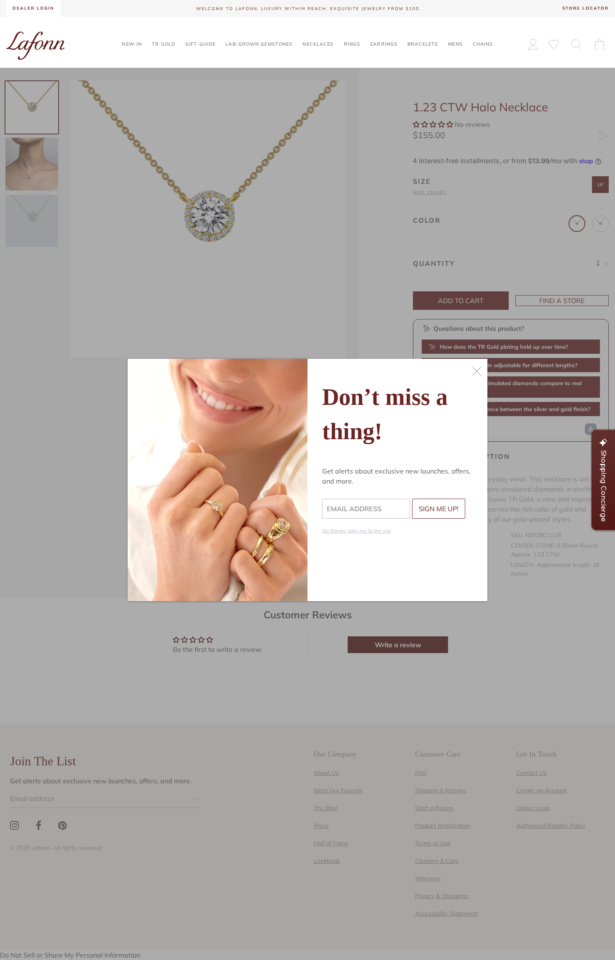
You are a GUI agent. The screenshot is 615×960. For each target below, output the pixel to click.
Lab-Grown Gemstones (259, 44)
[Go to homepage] (35, 45)
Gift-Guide (200, 44)
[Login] (533, 44)
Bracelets (422, 44)
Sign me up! (439, 508)
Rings (352, 44)
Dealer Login (33, 8)
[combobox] (576, 44)
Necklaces (317, 44)
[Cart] (599, 44)
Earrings (383, 44)
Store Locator (585, 8)
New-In (132, 44)
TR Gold (163, 44)
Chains (483, 44)
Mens (455, 44)
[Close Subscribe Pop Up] (477, 371)
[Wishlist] (553, 44)
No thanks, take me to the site (356, 531)
